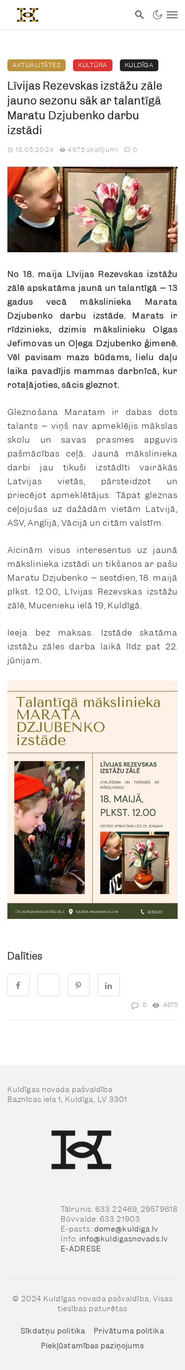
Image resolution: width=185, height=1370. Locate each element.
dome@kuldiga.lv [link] (126, 1229)
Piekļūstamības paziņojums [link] (93, 1346)
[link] (64, 14)
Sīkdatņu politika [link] (53, 1331)
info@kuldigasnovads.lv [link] (123, 1239)
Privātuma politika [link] (129, 1331)
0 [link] (135, 149)
